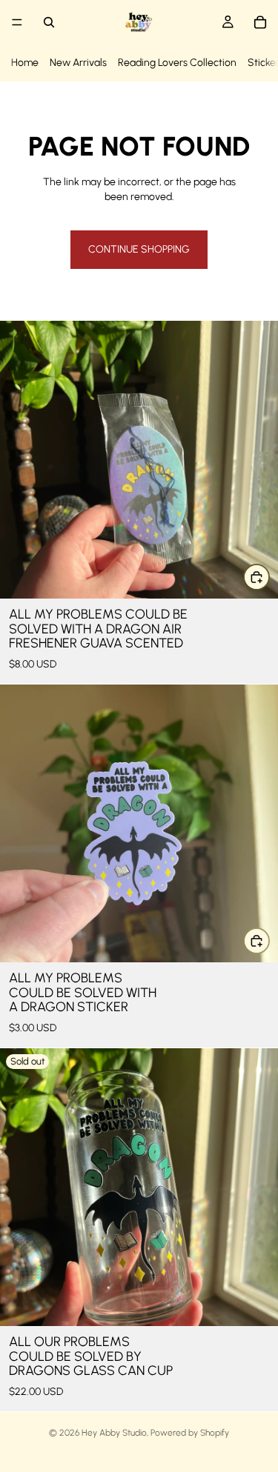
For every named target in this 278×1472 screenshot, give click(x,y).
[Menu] (17, 22)
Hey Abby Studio (114, 1433)
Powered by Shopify (189, 1433)
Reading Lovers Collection (177, 62)
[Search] (49, 22)
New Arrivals (78, 62)
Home (25, 62)
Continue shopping (139, 249)
